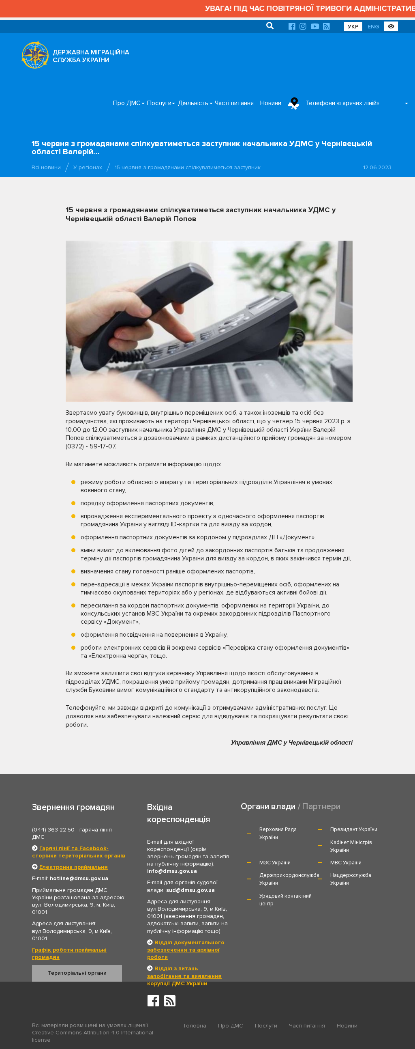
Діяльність (193, 103)
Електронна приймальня (73, 867)
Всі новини (46, 167)
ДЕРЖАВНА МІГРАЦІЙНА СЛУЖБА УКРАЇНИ (91, 56)
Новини (270, 103)
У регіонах (87, 167)
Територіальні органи (77, 972)
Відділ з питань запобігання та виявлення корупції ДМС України (184, 976)
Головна (195, 1025)
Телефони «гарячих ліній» (342, 103)
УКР (353, 26)
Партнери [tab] (321, 806)
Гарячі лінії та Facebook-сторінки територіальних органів (78, 852)
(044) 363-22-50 (53, 829)
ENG (373, 26)
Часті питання (234, 103)
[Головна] (33, 57)
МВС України (346, 862)
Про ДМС (127, 103)
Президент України (353, 829)
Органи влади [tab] (268, 806)
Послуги (159, 103)
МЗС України (275, 862)
